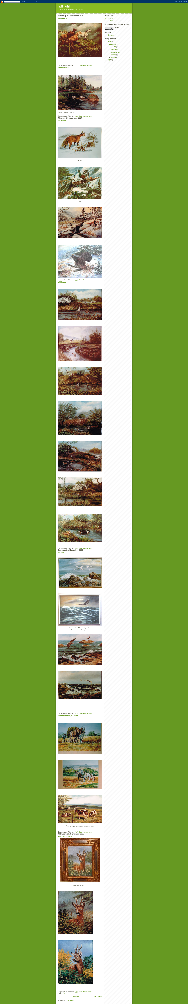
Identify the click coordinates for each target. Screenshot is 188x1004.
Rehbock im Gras (65, 836)
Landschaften (64, 68)
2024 (109, 41)
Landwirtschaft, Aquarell (68, 716)
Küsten (61, 553)
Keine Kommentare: (85, 65)
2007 (109, 60)
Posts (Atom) (70, 1000)
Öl (64, 993)
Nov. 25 (113, 55)
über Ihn (110, 19)
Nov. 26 (113, 47)
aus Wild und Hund (114, 21)
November (113, 44)
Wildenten (62, 282)
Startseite (76, 996)
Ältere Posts (97, 996)
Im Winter (62, 121)
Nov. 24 (113, 57)
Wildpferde (62, 18)
